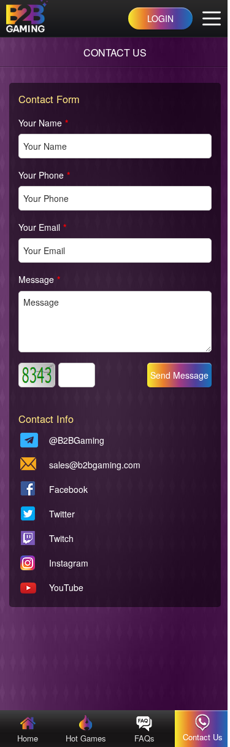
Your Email (42, 227)
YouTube (66, 587)
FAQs (144, 738)
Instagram (68, 563)
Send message (179, 375)
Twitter (62, 514)
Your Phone (44, 175)
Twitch (61, 538)
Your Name (43, 123)
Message (39, 279)
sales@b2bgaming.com (94, 465)
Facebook (68, 489)
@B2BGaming (76, 440)
